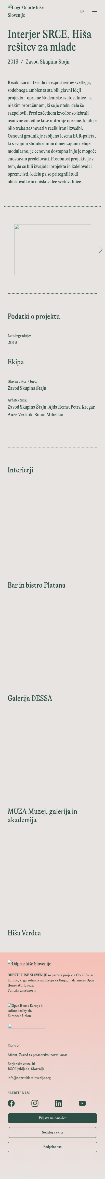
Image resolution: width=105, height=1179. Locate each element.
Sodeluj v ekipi (52, 1132)
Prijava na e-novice (52, 1118)
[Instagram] (40, 1103)
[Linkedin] (64, 1103)
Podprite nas (52, 1147)
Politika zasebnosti (22, 990)
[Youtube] (88, 1103)
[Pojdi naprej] (100, 250)
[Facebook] (17, 1103)
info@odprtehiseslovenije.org (29, 1078)
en (82, 11)
